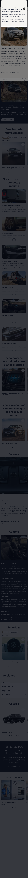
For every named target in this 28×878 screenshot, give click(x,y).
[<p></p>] (24, 9)
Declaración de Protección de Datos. (15, 21)
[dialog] (14, 439)
